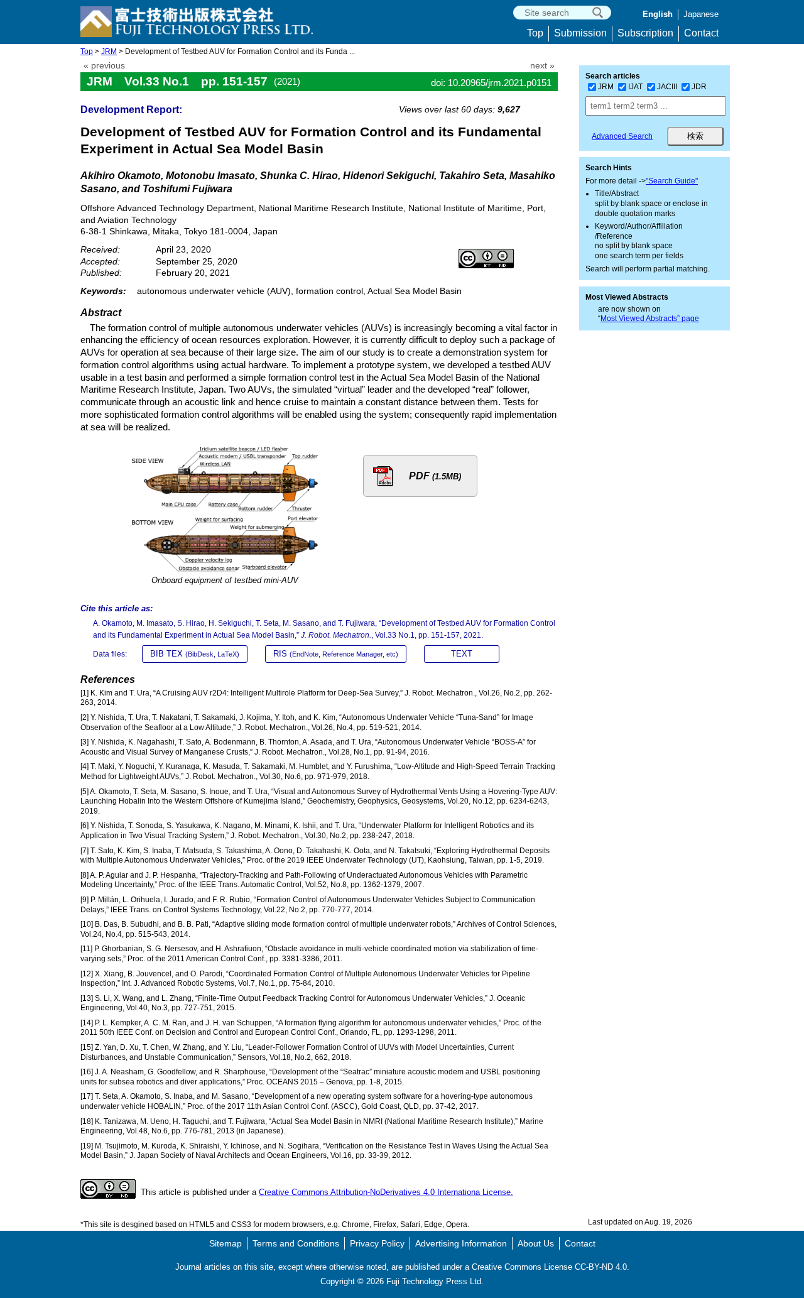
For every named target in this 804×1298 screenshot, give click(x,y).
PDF (435, 476)
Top (535, 33)
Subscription (645, 33)
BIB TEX (194, 653)
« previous (104, 65)
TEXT (461, 653)
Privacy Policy (377, 1243)
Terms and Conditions (296, 1243)
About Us (536, 1243)
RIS (335, 653)
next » (542, 65)
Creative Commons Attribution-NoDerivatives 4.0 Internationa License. (386, 1192)
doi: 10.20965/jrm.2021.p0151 (491, 82)
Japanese (701, 14)
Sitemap (225, 1243)
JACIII (667, 86)
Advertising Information (461, 1243)
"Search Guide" (672, 181)
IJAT (635, 86)
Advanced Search (622, 136)
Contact (701, 33)
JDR (699, 86)
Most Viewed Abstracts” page (649, 318)
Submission (580, 33)
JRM (109, 51)
